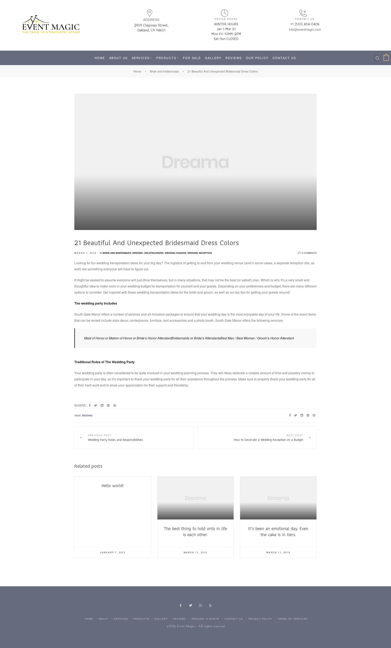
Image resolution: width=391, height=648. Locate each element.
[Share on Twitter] (95, 405)
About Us (118, 58)
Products (166, 58)
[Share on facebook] (90, 405)
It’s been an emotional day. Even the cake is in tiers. (278, 531)
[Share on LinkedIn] (102, 405)
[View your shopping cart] (387, 58)
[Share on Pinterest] (114, 405)
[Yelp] (210, 605)
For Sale (192, 58)
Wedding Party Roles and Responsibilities (134, 438)
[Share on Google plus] (108, 405)
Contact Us (284, 58)
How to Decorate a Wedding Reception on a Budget (257, 438)
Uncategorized (154, 252)
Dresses (137, 252)
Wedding (87, 415)
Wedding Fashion (175, 252)
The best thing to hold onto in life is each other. (195, 531)
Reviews (233, 58)
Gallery (213, 58)
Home (99, 58)
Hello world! (113, 485)
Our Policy (257, 58)
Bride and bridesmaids (164, 71)
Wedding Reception (199, 252)
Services (141, 58)
